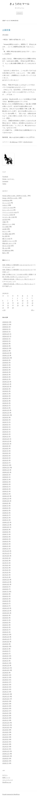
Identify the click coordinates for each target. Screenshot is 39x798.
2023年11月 (5, 384)
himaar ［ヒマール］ (8, 179)
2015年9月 (5, 615)
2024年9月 (5, 360)
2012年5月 (5, 711)
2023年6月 (5, 396)
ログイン (5, 775)
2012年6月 (5, 708)
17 (22, 303)
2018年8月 (5, 532)
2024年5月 (5, 370)
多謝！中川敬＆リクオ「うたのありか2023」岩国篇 (17, 274)
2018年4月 (5, 541)
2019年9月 (5, 503)
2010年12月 (5, 751)
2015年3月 (5, 629)
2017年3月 (5, 572)
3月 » (32, 310)
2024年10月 (5, 358)
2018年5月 (5, 539)
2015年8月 (5, 618)
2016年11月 (5, 582)
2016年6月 (5, 594)
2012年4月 (5, 713)
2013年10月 (5, 670)
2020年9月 (5, 474)
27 (3, 308)
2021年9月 (5, 446)
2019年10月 (5, 501)
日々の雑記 (5, 226)
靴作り (4, 253)
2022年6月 (5, 424)
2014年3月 (5, 658)
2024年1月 (5, 379)
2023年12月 (5, 381)
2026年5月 (5, 329)
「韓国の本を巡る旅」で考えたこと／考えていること (18, 279)
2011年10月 (5, 727)
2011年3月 (5, 744)
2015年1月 (5, 634)
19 (32, 303)
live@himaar (6, 200)
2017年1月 (5, 577)
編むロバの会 (6, 238)
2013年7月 (5, 677)
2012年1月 (5, 720)
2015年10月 (5, 613)
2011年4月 (5, 742)
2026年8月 (5, 322)
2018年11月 (5, 525)
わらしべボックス (7, 210)
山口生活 (5, 219)
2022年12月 (5, 410)
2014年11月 (5, 639)
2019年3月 (5, 515)
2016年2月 (5, 603)
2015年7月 (5, 620)
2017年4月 (5, 570)
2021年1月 (5, 465)
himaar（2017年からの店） (10, 198)
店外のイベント (7, 224)
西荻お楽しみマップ (8, 243)
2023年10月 (5, 386)
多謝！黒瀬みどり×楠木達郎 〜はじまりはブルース (17, 265)
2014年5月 (5, 653)
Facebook (5, 176)
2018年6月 (5, 536)
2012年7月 (5, 706)
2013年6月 (5, 680)
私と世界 (5, 236)
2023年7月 (5, 393)
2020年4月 (5, 486)
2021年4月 (5, 458)
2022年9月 (5, 417)
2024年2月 (5, 377)
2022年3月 (5, 432)
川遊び (4, 222)
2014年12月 (5, 637)
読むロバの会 (6, 246)
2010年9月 (5, 758)
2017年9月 (5, 558)
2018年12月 (5, 522)
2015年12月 (5, 608)
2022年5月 (5, 427)
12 (32, 300)
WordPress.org (6, 782)
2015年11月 (5, 610)
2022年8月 (5, 420)
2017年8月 (5, 560)
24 (22, 305)
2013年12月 (5, 665)
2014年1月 (5, 663)
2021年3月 (5, 460)
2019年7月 (5, 505)
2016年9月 (5, 587)
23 (17, 305)
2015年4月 (5, 627)
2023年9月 (5, 389)
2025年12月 (5, 334)
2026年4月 (5, 331)
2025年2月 (5, 348)
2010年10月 (5, 756)
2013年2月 (5, 689)
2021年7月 (5, 451)
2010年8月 (5, 761)
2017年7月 (5, 563)
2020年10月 (5, 472)
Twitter (4, 184)
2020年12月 (5, 467)
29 (13, 308)
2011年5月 (5, 739)
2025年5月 (5, 341)
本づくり (5, 231)
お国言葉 (6, 30)
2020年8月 (5, 477)
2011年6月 (5, 737)
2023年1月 (5, 408)
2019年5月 (5, 510)
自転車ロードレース (8, 241)
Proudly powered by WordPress (11, 794)
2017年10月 (5, 556)
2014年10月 (5, 641)
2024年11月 (5, 355)
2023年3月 (5, 403)
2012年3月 (5, 715)
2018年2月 (5, 546)
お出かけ (5, 205)
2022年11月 (5, 412)
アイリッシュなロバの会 (9, 212)
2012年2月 (5, 718)
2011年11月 (5, 725)
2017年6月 (5, 565)
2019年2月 (5, 517)
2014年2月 (5, 660)
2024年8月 (5, 362)
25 (27, 305)
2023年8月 (5, 391)
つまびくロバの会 (7, 207)
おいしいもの (6, 203)
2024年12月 (5, 353)
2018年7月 (5, 534)
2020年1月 (5, 494)
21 (8, 305)
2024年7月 (5, 365)
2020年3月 (5, 489)
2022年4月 (5, 429)
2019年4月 (5, 513)
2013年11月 (5, 668)
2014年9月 (5, 644)
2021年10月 (5, 443)
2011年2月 (5, 746)
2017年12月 (5, 551)
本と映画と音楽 (7, 234)
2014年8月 (5, 646)
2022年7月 (5, 422)
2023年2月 (5, 405)
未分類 (4, 229)
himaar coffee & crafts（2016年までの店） (14, 195)
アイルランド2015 (7, 215)
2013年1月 (5, 691)
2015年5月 (5, 625)
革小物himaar (14, 142)
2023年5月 (5, 398)
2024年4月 (5, 372)
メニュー (19, 13)
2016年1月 (5, 606)
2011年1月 (5, 749)
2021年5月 (5, 455)
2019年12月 (5, 496)
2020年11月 (5, 470)
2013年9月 (5, 672)
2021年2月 (5, 463)
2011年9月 (5, 730)
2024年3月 (5, 374)
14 (8, 303)
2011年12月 (5, 722)
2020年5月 (5, 484)
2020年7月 (5, 479)
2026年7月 (5, 324)
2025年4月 (5, 343)
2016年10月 (5, 584)
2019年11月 (5, 498)
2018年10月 (5, 527)
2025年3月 (5, 346)
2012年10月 (5, 699)
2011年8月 (5, 732)
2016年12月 (5, 579)
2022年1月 (5, 436)
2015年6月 (5, 622)
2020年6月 (5, 482)
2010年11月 (5, 753)
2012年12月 (5, 694)
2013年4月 (5, 684)
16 (17, 303)
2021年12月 (5, 439)
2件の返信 (5, 34)
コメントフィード (7, 780)
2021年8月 (5, 448)
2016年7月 (5, 591)
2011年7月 (5, 734)
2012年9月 (5, 701)
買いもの (5, 248)
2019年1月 (5, 520)
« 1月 (4, 310)
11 (27, 300)
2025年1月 (5, 350)
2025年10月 (5, 336)
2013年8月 (5, 675)
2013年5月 (5, 682)
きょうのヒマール (20, 3)
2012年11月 (5, 696)
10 (22, 300)
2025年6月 (5, 339)
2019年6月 (5, 508)
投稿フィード (6, 777)
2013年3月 (5, 687)
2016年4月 (5, 598)
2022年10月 (5, 415)
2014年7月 (5, 649)
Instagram (5, 181)
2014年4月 (5, 656)
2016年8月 (5, 589)
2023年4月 (5, 401)
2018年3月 (5, 544)
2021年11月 (5, 441)
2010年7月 (5, 763)
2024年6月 (5, 367)
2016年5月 (5, 596)
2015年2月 (5, 632)
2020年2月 (5, 491)
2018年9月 (5, 529)
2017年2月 (5, 575)
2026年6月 (5, 327)
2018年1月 (5, 548)
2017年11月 (5, 553)
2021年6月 (5, 453)
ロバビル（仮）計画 (8, 217)
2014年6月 (5, 651)
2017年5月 (5, 567)
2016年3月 (5, 601)
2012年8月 (5, 703)
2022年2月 (5, 434)
